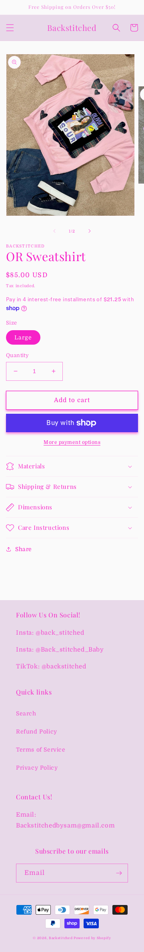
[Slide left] (54, 231)
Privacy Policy (37, 767)
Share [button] (23, 549)
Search (26, 713)
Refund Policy (36, 731)
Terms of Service (41, 749)
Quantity (17, 355)
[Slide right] (89, 231)
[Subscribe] (119, 873)
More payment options (72, 442)
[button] (10, 28)
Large (23, 337)
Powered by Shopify (92, 938)
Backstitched (61, 938)
